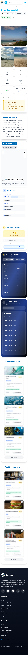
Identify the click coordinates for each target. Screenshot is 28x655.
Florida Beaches (6, 605)
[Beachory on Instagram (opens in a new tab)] (3, 591)
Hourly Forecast (8, 259)
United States (12, 7)
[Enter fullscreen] (3, 152)
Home (3, 600)
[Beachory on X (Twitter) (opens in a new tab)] (13, 591)
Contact (3, 616)
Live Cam (11, 197)
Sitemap (3, 635)
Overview (3, 22)
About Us (4, 614)
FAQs (2, 625)
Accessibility (5, 633)
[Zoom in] (25, 152)
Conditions (9, 22)
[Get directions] (13, 17)
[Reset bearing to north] (25, 157)
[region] (14, 166)
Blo (2, 611)
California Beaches (7, 603)
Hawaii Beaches (6, 608)
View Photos (9, 43)
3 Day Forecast (19, 259)
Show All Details (14, 220)
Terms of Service (6, 630)
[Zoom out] (25, 155)
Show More (14, 457)
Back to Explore (4, 7)
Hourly (8, 308)
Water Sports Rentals (18, 22)
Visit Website (18, 392)
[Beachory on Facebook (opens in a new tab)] (23, 591)
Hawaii (18, 7)
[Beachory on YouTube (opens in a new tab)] (8, 591)
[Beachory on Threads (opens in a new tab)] (18, 591)
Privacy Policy (5, 627)
